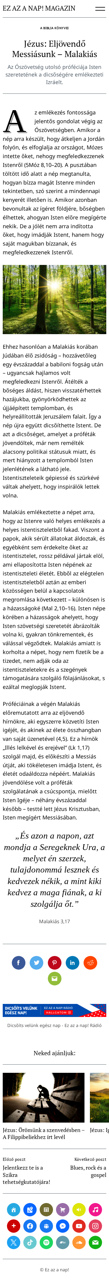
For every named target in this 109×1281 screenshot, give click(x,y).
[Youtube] (79, 1226)
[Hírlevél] (95, 1242)
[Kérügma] (62, 1209)
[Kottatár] (95, 1209)
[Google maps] (30, 1209)
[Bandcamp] (62, 1242)
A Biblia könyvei (54, 28)
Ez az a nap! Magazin (39, 8)
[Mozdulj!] (13, 1226)
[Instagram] (95, 1226)
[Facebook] (30, 1226)
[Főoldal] (13, 1209)
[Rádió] (79, 1209)
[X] (13, 1242)
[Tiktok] (30, 1242)
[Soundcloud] (79, 1242)
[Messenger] (62, 1226)
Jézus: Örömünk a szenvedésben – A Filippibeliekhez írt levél (43, 1133)
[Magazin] (46, 1209)
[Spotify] (46, 1242)
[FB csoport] (46, 1226)
